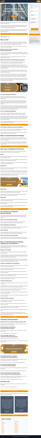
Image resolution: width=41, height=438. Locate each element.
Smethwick (3, 432)
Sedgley (2, 430)
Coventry (15, 432)
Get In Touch (34, 34)
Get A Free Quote (14, 415)
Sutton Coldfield (16, 430)
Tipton (2, 421)
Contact (39, 1)
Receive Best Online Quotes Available (14, 124)
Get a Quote (13, 16)
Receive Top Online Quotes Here (14, 391)
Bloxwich (2, 431)
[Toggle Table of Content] (8, 37)
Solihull (15, 431)
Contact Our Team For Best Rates (14, 146)
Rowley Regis (16, 421)
